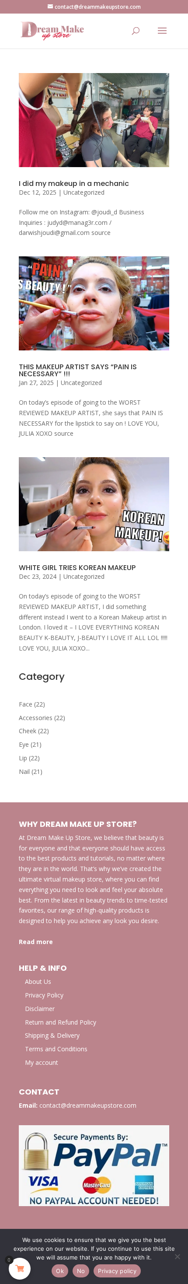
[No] (177, 1256)
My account (41, 1062)
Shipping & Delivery (52, 1035)
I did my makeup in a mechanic (74, 183)
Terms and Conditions (56, 1049)
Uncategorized (83, 192)
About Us (38, 981)
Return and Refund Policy (60, 1022)
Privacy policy (117, 1270)
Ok (60, 1270)
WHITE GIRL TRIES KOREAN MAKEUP (77, 568)
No (81, 1270)
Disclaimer (40, 1008)
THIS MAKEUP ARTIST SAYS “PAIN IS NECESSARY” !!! (78, 370)
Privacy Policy (44, 995)
